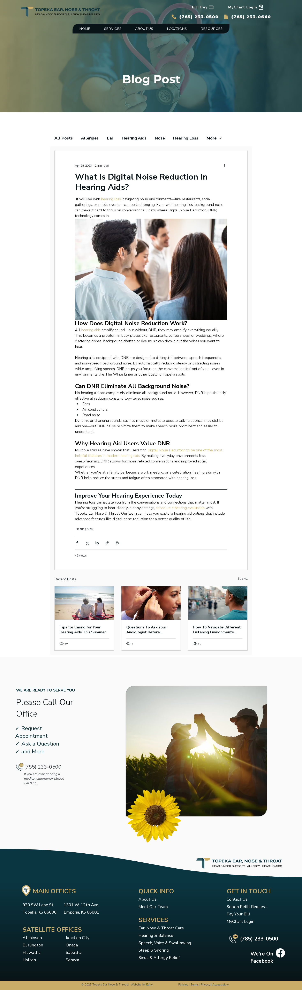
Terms (194, 985)
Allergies (90, 138)
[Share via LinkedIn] (97, 543)
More (211, 138)
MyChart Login (240, 921)
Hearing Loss (185, 138)
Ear (110, 138)
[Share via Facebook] (77, 543)
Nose (160, 138)
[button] (112, 28)
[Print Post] (117, 543)
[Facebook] (280, 953)
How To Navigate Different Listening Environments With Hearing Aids (217, 630)
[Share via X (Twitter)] (87, 543)
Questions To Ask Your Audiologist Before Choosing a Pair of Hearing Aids (149, 630)
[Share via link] (107, 543)
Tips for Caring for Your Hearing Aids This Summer (83, 630)
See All (243, 579)
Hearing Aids (134, 138)
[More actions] (224, 165)
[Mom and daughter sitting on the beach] (84, 603)
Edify (149, 985)
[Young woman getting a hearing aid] (151, 603)
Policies (183, 985)
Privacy (205, 985)
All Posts (63, 138)
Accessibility (220, 985)
